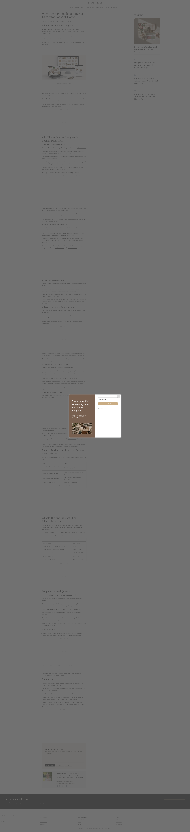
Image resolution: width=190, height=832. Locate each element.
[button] (82, 429)
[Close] (118, 396)
